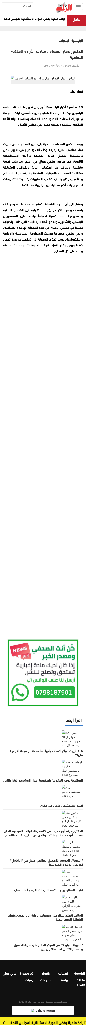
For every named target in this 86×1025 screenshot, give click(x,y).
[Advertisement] (43, 441)
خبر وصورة (26, 973)
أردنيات (64, 40)
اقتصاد (46, 973)
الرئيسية (77, 40)
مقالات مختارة (80, 982)
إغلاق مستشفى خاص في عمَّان (61, 805)
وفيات (29, 979)
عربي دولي (9, 973)
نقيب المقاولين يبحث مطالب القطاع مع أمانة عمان (48, 889)
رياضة (64, 979)
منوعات (45, 979)
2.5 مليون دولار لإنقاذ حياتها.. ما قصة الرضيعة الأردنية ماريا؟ (46, 752)
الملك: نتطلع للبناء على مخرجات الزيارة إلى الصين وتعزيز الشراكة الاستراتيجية (45, 917)
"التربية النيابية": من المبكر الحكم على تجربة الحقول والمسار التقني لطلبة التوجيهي (48, 946)
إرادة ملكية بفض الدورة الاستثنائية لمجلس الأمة (34, 18)
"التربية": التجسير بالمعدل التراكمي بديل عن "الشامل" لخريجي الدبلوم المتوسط (46, 862)
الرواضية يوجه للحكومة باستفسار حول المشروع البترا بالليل (43, 780)
